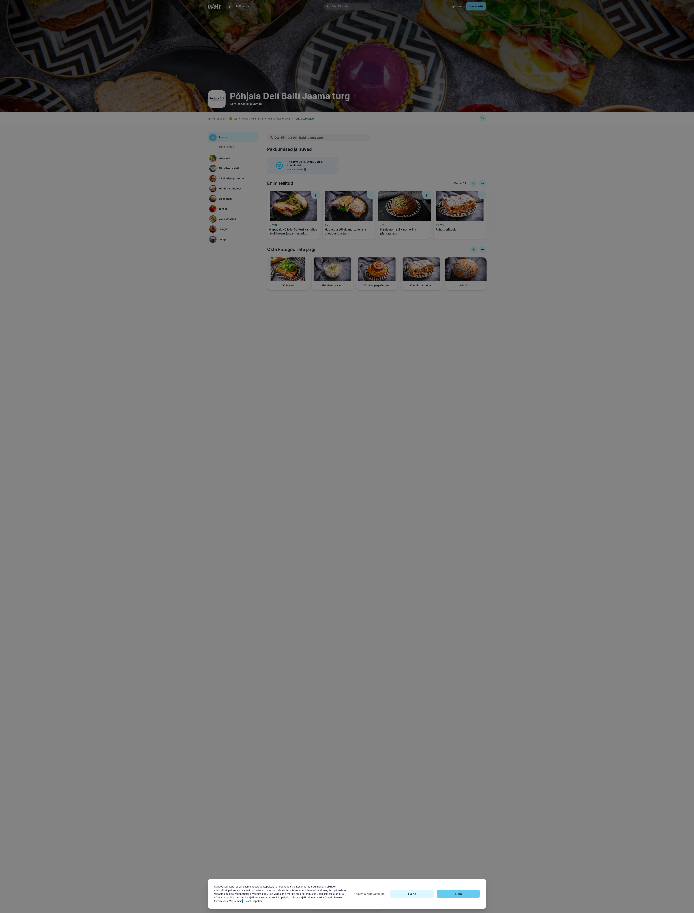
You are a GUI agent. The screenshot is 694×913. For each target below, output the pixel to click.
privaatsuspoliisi (252, 901)
